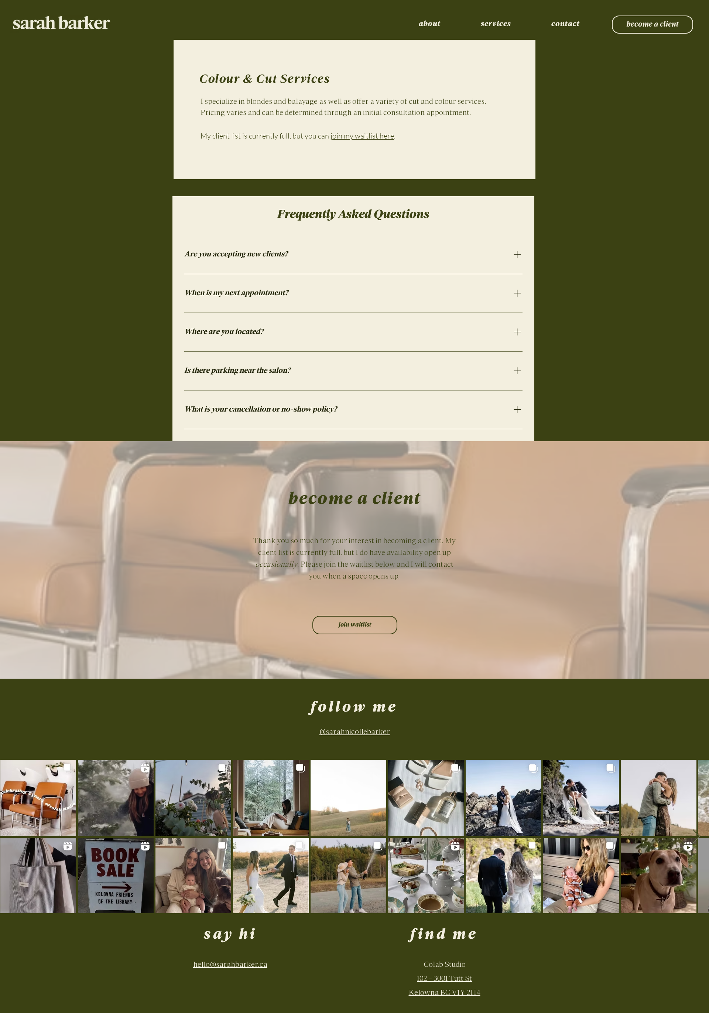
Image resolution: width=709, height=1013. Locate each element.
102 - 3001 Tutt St (444, 979)
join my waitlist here (362, 135)
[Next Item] (696, 836)
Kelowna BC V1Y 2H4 (444, 993)
